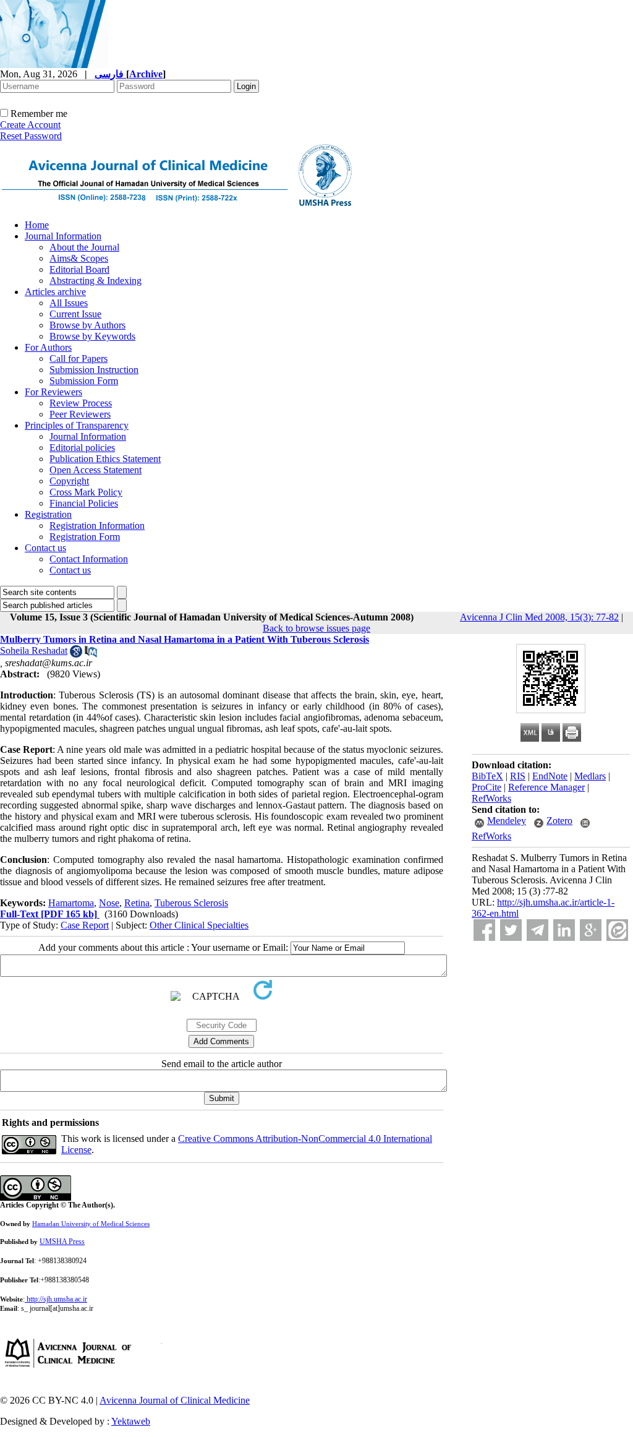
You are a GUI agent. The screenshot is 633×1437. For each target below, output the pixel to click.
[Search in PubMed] (91, 654)
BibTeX (487, 776)
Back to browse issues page (316, 628)
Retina (137, 903)
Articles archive (55, 291)
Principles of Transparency (77, 425)
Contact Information (88, 559)
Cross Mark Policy (85, 492)
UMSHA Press (62, 1241)
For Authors (48, 347)
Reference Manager (546, 787)
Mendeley (506, 820)
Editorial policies (82, 447)
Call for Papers (78, 358)
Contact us (45, 548)
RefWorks (491, 798)
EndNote (549, 776)
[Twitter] (511, 930)
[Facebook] (484, 930)
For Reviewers (53, 392)
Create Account (30, 124)
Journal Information (63, 236)
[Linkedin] (564, 930)
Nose (109, 903)
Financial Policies (83, 503)
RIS (517, 776)
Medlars (590, 776)
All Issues (68, 303)
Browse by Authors (87, 325)
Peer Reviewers (80, 414)
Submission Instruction (93, 369)
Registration (48, 514)
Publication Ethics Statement (105, 458)
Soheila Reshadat (33, 650)
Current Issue (75, 314)
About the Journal (84, 247)
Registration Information (97, 525)
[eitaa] (617, 930)
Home (37, 225)
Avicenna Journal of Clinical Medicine (175, 1400)
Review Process (80, 403)
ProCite (486, 787)
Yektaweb (130, 1421)
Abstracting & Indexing (95, 280)
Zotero (559, 820)
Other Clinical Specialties (199, 925)
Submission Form (83, 380)
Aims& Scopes (78, 258)
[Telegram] (537, 930)
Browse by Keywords (92, 336)
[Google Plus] (590, 930)
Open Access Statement (95, 470)
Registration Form (84, 536)
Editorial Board (79, 269)
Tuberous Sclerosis (191, 903)
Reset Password (31, 136)
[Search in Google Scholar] (76, 654)
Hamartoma (71, 903)
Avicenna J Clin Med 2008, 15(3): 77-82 (539, 617)
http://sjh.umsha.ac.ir (57, 1299)
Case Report (85, 925)
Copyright (69, 481)
